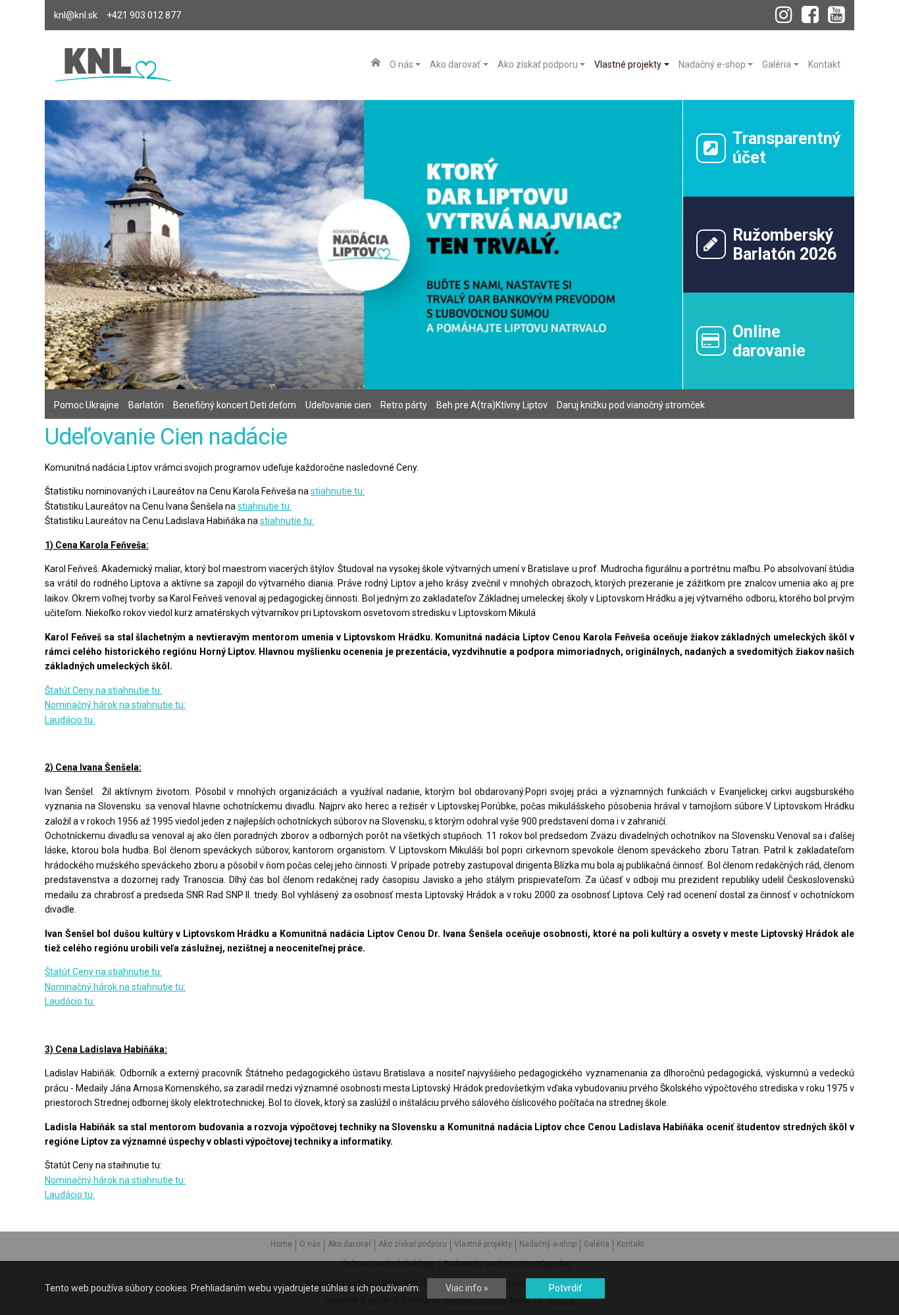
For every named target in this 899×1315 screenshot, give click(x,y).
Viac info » (467, 1288)
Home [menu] (376, 62)
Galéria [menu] (776, 64)
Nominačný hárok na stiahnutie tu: (115, 705)
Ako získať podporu (412, 1244)
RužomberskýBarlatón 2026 (784, 245)
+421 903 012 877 (144, 15)
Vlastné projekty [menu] (627, 64)
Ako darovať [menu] (455, 64)
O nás (310, 1244)
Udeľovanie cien (338, 405)
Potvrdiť (565, 1288)
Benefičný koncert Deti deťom (234, 405)
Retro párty (403, 405)
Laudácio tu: (70, 720)
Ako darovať (349, 1244)
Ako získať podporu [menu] (538, 64)
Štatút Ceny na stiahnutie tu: (103, 690)
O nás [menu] (401, 64)
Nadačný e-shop (548, 1244)
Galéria (596, 1244)
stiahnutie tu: (338, 491)
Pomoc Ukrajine (86, 405)
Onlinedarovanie (769, 341)
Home (281, 1244)
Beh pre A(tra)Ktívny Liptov (492, 405)
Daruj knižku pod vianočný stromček (631, 405)
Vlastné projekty (483, 1244)
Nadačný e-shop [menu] (712, 64)
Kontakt (630, 1244)
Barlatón (146, 405)
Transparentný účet (786, 148)
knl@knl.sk (75, 15)
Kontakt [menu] (824, 64)
